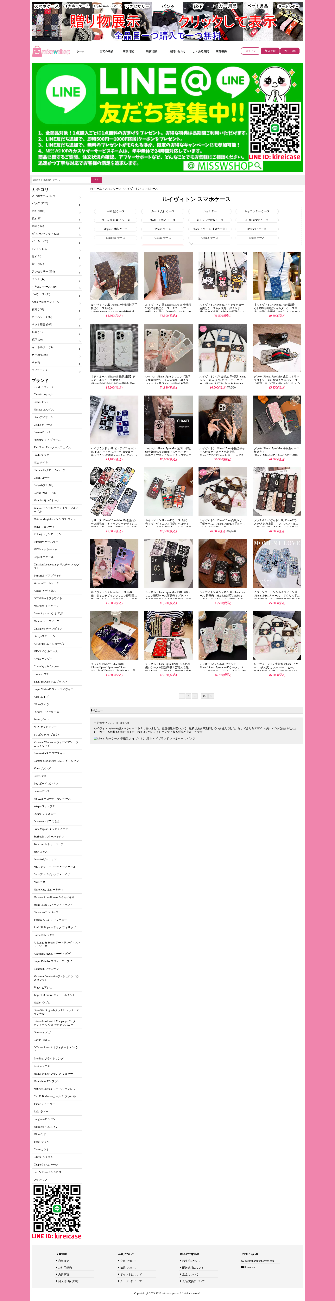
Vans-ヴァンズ (42, 768)
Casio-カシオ (41, 1149)
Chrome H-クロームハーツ (49, 470)
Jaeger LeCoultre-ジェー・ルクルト (54, 995)
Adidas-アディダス (45, 590)
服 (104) (36, 256)
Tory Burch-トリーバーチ (49, 844)
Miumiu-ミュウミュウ (47, 621)
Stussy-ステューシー (46, 636)
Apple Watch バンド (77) (46, 301)
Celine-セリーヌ (43, 424)
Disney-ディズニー (45, 813)
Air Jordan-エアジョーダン (49, 643)
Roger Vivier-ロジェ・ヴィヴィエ (53, 689)
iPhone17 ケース (257, 229)
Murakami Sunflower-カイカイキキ (54, 897)
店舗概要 (221, 51)
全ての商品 (106, 51)
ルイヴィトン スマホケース (141, 188)
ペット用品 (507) (42, 324)
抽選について (128, 1267)
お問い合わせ (177, 51)
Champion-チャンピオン (48, 628)
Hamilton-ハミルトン (46, 1126)
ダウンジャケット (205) (46, 233)
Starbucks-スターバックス (49, 836)
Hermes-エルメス (44, 409)
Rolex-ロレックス (44, 935)
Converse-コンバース (46, 912)
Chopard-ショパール (46, 1164)
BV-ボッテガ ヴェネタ (47, 734)
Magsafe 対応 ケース (116, 229)
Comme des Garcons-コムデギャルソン (56, 760)
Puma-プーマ (41, 719)
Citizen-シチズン (43, 1157)
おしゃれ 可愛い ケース (115, 220)
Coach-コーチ (42, 477)
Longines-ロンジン (45, 1119)
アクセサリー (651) (43, 271)
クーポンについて (131, 1281)
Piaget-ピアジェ (43, 987)
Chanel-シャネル (43, 394)
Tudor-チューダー (44, 1104)
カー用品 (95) (40, 354)
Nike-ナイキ (41, 462)
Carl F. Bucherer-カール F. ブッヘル (55, 1096)
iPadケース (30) (41, 294)
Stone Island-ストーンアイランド (53, 904)
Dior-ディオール (43, 417)
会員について (128, 1260)
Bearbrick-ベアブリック (48, 575)
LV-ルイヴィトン (44, 386)
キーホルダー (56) (43, 347)
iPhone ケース (163, 229)
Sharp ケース (257, 237)
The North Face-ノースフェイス (52, 447)
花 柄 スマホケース (257, 220)
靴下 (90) (37, 339)
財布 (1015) (38, 211)
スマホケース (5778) (44, 195)
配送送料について (193, 1267)
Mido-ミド (40, 1134)
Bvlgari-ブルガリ (44, 485)
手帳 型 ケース (116, 211)
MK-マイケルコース (46, 651)
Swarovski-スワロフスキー (49, 753)
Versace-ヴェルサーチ (46, 583)
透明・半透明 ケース (162, 220)
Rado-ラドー (41, 1111)
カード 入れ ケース (162, 211)
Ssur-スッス (41, 851)
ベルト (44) (38, 279)
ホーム (80, 51)
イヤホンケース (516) (45, 286)
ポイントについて (131, 1274)
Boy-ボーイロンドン (46, 783)
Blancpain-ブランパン (46, 968)
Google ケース (209, 237)
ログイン (250, 51)
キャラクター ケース (257, 211)
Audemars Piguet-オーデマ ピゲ (52, 953)
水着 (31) (37, 332)
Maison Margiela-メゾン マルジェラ (55, 519)
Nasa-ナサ (39, 882)
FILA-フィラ (41, 704)
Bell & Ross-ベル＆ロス (47, 1172)
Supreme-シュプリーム (47, 439)
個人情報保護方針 (69, 1281)
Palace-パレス (42, 791)
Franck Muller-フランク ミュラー (53, 1073)
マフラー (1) (39, 370)
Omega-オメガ (42, 1032)
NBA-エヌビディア (45, 727)
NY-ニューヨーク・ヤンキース (52, 798)
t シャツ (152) (40, 248)
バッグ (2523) (40, 203)
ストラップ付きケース (210, 220)
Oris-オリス (40, 1179)
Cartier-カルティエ (45, 492)
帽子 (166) (38, 264)
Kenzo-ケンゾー (43, 658)
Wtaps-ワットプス (44, 806)
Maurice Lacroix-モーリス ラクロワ (54, 1088)
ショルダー (210, 211)
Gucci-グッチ (41, 402)
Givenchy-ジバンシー (46, 666)
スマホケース (113, 188)
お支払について (191, 1260)
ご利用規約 (65, 1267)
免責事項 (63, 1274)
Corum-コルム (42, 1039)
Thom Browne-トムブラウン (50, 681)
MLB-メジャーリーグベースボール (55, 866)
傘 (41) (36, 362)
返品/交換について (193, 1281)
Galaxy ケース (163, 237)
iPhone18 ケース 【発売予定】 (210, 229)
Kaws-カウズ (41, 674)
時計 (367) (38, 226)
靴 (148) (36, 218)
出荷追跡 (151, 51)
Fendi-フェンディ (44, 526)
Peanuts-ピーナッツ (45, 859)
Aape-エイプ (41, 696)
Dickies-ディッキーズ (46, 712)
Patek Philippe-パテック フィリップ (55, 927)
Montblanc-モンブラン (47, 1081)
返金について (190, 1274)
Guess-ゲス (40, 776)
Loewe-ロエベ (42, 432)
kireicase (249, 1267)
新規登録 (270, 51)
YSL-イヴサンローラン (48, 534)
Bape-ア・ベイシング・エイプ (52, 874)
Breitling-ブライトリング (48, 1058)
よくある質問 (201, 51)
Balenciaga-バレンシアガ (48, 613)
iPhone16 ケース (115, 237)
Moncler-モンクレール (47, 500)
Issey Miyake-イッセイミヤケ (51, 829)
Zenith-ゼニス (42, 1066)
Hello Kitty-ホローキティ (48, 889)
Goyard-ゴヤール (44, 557)
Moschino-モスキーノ (46, 605)
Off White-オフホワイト (48, 598)
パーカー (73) (40, 241)
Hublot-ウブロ (42, 1002)
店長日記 (128, 51)
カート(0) (290, 51)
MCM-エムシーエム (45, 549)
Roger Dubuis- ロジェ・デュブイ (53, 961)
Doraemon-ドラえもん (47, 821)
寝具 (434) (38, 309)
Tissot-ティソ (41, 1141)
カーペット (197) (42, 317)
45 (204, 696)
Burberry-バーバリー (46, 541)
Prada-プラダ (41, 455)
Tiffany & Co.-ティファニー (50, 919)
